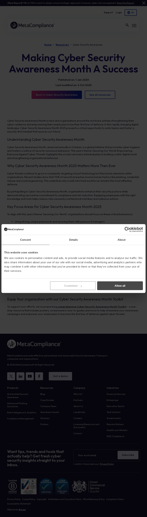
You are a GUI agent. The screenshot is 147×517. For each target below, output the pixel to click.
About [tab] (121, 239)
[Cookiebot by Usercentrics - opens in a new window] (127, 229)
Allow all (120, 285)
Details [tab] (73, 239)
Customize (71, 285)
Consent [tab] (25, 239)
